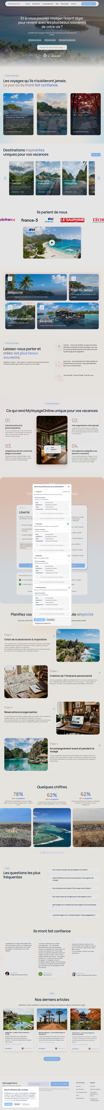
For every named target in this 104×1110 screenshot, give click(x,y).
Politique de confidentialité (41, 499)
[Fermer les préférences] (68, 486)
